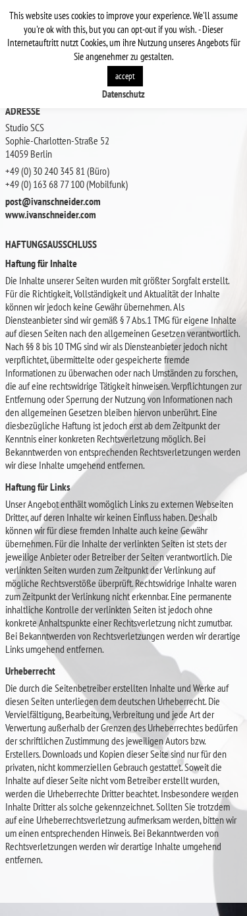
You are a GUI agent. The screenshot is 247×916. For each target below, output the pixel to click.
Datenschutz (123, 94)
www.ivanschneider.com (50, 214)
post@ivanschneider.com (53, 201)
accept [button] (125, 76)
